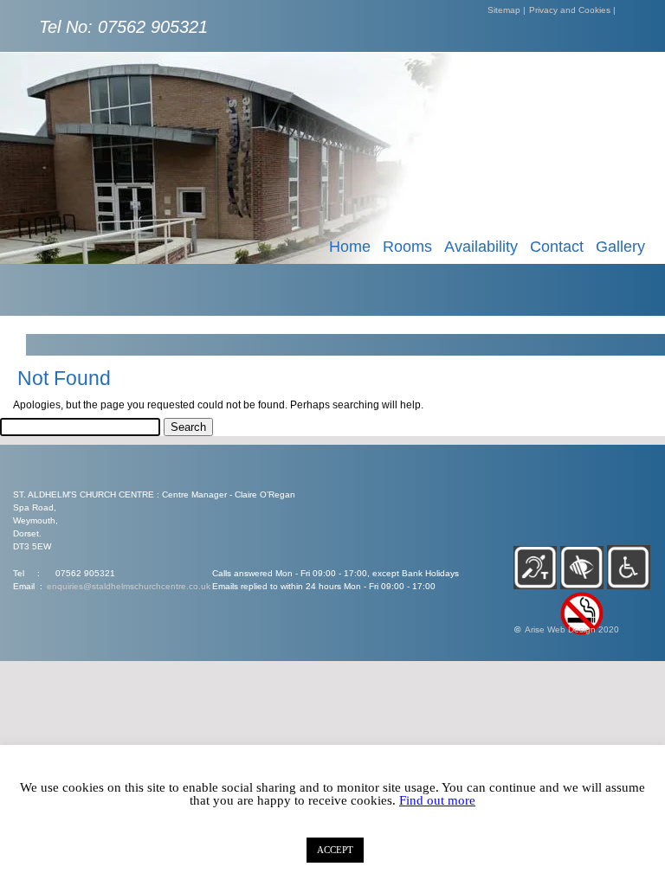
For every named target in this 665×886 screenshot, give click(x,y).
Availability (481, 246)
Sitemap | (506, 10)
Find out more (437, 800)
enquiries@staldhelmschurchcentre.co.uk (128, 586)
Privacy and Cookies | (572, 10)
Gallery (620, 246)
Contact (557, 246)
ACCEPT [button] (335, 849)
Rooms (407, 246)
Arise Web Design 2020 (572, 629)
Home (350, 246)
